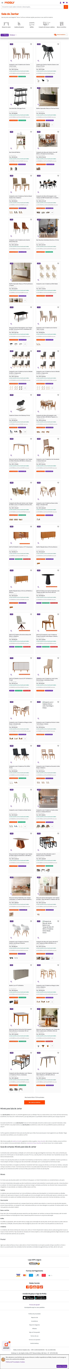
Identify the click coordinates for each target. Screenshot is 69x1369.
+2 (25, 344)
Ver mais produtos (34, 1102)
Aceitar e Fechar (62, 1366)
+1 (52, 124)
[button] (13, 35)
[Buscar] (66, 7)
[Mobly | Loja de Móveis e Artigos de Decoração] (9, 3)
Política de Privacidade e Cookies (15, 1362)
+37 (52, 212)
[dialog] (34, 1362)
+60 (25, 431)
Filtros (6, 35)
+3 (25, 738)
